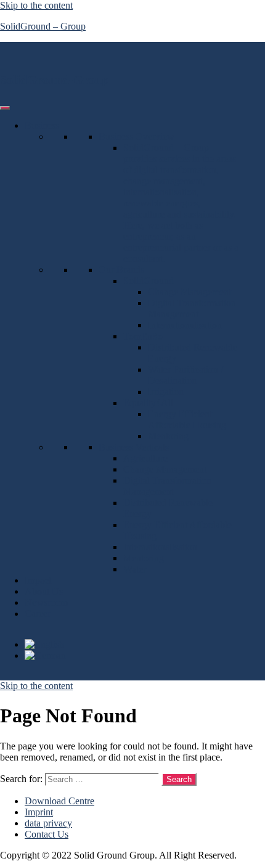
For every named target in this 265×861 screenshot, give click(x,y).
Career (38, 613)
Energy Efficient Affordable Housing (187, 419)
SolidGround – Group (43, 26)
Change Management (189, 292)
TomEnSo (143, 336)
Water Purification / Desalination (185, 375)
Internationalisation (185, 325)
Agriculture (145, 458)
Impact (38, 580)
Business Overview (136, 136)
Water (134, 569)
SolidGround (148, 280)
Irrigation (166, 391)
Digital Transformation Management (192, 308)
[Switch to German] (45, 655)
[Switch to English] (44, 644)
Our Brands (121, 269)
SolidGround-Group (54, 79)
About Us (44, 591)
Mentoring (168, 436)
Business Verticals (134, 447)
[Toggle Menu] (5, 108)
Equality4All (148, 403)
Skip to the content (36, 5)
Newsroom (46, 602)
